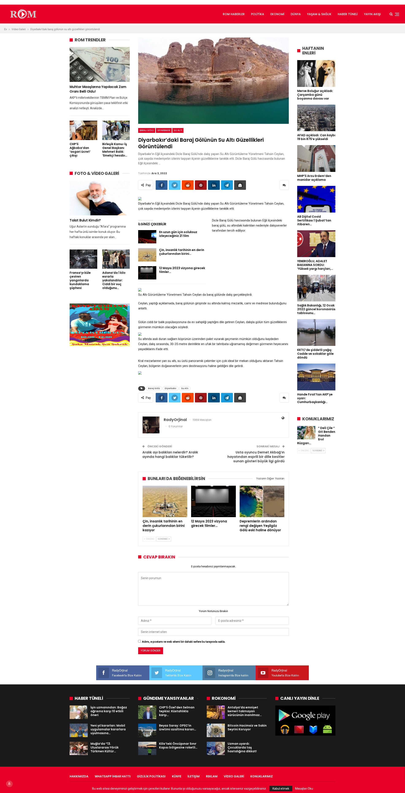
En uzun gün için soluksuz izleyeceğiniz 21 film (178, 234)
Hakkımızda (79, 776)
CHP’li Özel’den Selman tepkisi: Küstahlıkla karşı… (176, 711)
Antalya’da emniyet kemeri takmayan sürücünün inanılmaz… (245, 711)
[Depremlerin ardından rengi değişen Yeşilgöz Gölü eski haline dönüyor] (262, 501)
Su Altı (178, 130)
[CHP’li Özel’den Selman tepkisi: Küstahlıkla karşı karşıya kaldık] (147, 712)
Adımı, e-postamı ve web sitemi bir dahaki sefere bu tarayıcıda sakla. (183, 641)
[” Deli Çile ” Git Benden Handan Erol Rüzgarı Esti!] (306, 433)
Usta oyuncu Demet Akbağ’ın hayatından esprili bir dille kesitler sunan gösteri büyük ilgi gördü (256, 456)
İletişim (194, 776)
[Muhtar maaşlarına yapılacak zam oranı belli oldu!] (100, 64)
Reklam (211, 776)
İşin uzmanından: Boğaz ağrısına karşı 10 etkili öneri (108, 711)
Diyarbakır (163, 130)
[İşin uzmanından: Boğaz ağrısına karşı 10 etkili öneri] (79, 712)
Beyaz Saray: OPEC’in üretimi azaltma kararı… (177, 727)
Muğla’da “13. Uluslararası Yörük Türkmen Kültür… (104, 747)
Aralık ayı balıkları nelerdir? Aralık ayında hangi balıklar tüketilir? (170, 454)
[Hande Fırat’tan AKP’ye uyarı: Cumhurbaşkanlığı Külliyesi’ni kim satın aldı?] (316, 377)
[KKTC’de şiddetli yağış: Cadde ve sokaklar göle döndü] (316, 332)
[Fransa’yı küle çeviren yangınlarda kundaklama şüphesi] (83, 259)
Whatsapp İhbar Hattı (113, 776)
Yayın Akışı (372, 14)
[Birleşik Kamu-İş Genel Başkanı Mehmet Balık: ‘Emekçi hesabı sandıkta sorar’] (116, 130)
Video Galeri (234, 776)
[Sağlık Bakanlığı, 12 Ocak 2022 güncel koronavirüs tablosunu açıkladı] (316, 288)
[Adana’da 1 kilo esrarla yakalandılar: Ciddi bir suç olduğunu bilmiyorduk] (116, 259)
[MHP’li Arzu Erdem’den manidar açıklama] (316, 158)
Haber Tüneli (348, 14)
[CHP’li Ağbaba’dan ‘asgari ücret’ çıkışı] (83, 130)
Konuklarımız (261, 776)
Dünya (296, 14)
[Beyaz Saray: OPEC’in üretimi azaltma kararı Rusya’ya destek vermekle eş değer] (147, 730)
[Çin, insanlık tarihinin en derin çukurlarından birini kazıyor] (147, 255)
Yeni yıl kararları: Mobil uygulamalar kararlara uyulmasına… (108, 729)
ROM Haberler (234, 14)
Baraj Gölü (147, 130)
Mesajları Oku (304, 788)
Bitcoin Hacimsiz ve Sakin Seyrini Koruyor (247, 727)
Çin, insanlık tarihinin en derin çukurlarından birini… (181, 252)
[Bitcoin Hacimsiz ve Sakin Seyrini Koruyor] (216, 730)
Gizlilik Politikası (151, 776)
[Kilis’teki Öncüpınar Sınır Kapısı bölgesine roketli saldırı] (147, 748)
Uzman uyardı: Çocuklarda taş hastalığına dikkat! (242, 747)
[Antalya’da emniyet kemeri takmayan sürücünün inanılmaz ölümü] (216, 712)
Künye (176, 776)
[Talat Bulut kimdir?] (100, 198)
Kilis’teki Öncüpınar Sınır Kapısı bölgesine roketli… (178, 746)
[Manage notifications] (9, 783)
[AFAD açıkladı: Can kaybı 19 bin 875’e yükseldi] (316, 118)
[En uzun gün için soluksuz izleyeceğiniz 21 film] (147, 237)
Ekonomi (277, 14)
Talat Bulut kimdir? (85, 220)
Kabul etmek (281, 788)
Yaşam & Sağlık (319, 14)
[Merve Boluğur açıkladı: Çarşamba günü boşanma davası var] (316, 73)
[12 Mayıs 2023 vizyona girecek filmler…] (147, 273)
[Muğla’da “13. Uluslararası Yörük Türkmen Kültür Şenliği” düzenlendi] (79, 748)
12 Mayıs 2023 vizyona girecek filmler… (182, 270)
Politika (257, 14)
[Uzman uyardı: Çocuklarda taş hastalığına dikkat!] (216, 748)
